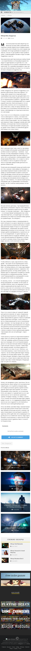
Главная (3, 15)
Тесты (19, 648)
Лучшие (9, 647)
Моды (11, 648)
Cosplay (15, 648)
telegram (20, 643)
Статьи (13, 647)
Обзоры (12, 38)
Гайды (17, 647)
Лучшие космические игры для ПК (15, 528)
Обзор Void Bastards (16, 544)
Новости (7, 12)
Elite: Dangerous (6, 443)
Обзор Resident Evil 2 (16, 558)
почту (28, 643)
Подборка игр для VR (15, 486)
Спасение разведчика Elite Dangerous (15, 465)
